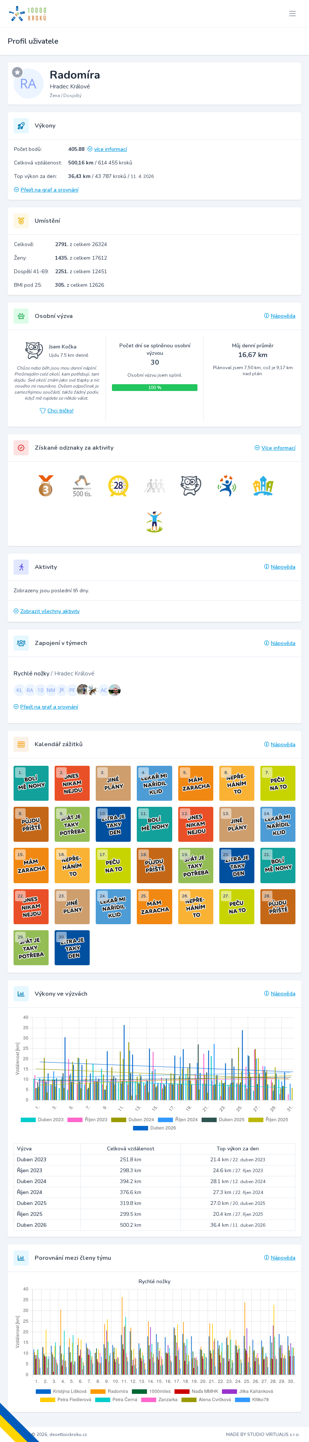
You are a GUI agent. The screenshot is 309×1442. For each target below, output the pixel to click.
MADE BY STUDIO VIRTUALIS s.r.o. (263, 1434)
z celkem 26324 (81, 244)
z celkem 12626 (79, 285)
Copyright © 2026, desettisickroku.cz (48, 1434)
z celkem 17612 (81, 258)
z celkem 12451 (81, 271)
